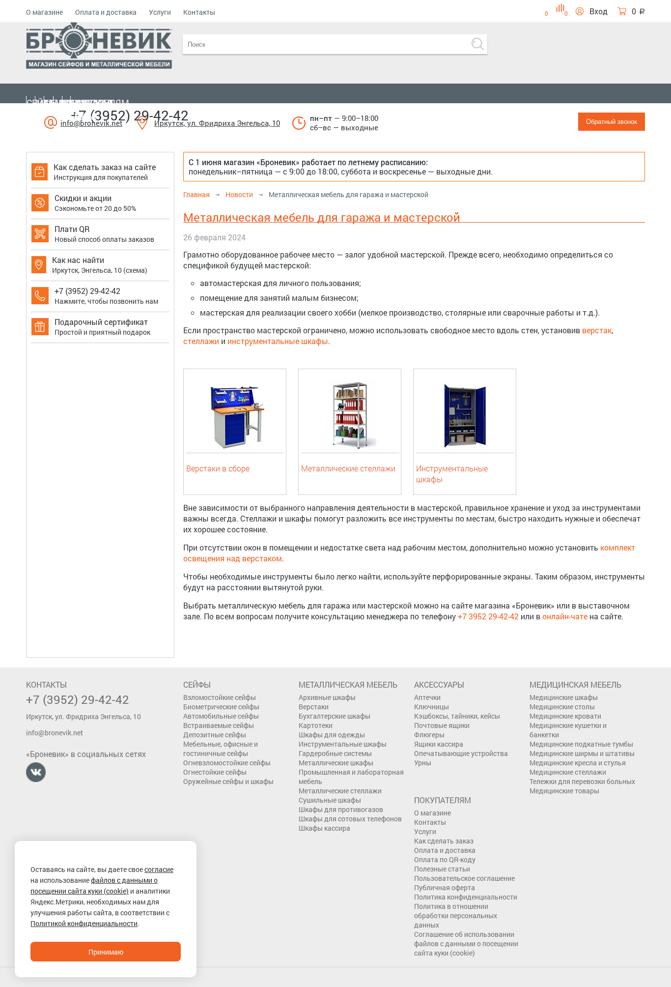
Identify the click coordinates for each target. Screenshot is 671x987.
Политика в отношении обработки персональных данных (455, 915)
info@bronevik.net (54, 732)
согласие (158, 869)
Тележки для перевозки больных (582, 781)
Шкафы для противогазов (341, 809)
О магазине (44, 12)
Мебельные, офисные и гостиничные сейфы (220, 748)
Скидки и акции (83, 198)
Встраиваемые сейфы (218, 725)
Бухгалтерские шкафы (334, 716)
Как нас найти (78, 260)
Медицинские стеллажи (568, 772)
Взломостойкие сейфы (219, 697)
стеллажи (201, 341)
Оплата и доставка (106, 12)
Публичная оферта (444, 887)
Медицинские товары (564, 790)
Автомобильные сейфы (221, 716)
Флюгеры (429, 734)
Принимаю (105, 952)
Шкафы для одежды (332, 734)
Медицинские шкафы (564, 697)
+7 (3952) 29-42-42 (130, 115)
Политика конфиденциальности (465, 896)
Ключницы (431, 706)
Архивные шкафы (327, 697)
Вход (598, 11)
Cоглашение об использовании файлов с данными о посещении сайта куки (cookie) (466, 943)
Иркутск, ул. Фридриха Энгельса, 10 (217, 123)
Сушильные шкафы (330, 800)
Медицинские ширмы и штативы (582, 753)
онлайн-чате (564, 616)
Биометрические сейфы (221, 706)
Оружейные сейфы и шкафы (228, 781)
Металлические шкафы (336, 762)
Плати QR (72, 229)
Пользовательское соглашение (464, 878)
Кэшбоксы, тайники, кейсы (457, 716)
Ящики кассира (438, 744)
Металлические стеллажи (348, 468)
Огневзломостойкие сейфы (227, 762)
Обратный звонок (611, 121)
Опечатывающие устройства (461, 753)
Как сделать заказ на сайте (105, 167)
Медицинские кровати (565, 716)
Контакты (199, 12)
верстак (597, 330)
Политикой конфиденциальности (84, 923)
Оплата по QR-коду (444, 859)
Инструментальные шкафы (343, 744)
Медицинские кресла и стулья (578, 762)
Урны (422, 762)
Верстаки (314, 706)
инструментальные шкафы (277, 341)
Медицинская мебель (78, 109)
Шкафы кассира (324, 828)
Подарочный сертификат (101, 322)
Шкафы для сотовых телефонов (350, 818)
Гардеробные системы (335, 753)
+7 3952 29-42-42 (488, 616)
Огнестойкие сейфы (215, 772)
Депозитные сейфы (214, 734)
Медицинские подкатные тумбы (581, 744)
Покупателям (95, 103)
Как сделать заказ (444, 840)
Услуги (160, 12)
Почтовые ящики (442, 725)
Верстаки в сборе (218, 468)
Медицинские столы (562, 706)
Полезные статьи (442, 868)
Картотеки (316, 725)
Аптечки (427, 697)
